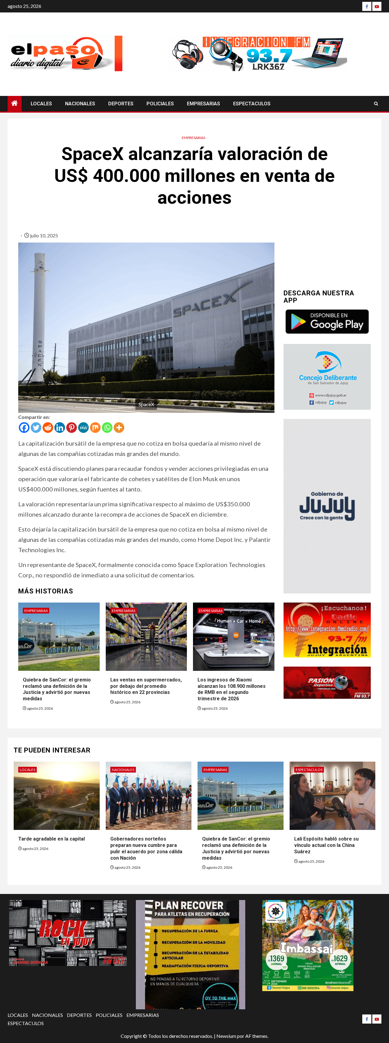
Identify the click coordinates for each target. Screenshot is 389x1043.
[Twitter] (36, 427)
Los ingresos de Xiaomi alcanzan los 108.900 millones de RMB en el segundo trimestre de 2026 (232, 689)
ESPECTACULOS (251, 104)
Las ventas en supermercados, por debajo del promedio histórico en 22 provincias (146, 686)
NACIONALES (80, 104)
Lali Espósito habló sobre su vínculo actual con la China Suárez (326, 845)
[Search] (376, 104)
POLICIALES (160, 104)
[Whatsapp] (107, 427)
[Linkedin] (59, 427)
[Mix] (95, 427)
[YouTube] (376, 6)
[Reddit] (48, 427)
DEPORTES (120, 104)
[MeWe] (83, 427)
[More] (119, 427)
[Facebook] (366, 6)
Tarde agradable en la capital (52, 839)
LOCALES (41, 104)
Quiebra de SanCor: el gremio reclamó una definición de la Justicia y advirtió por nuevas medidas (57, 689)
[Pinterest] (71, 427)
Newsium (226, 1036)
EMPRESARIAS (203, 104)
